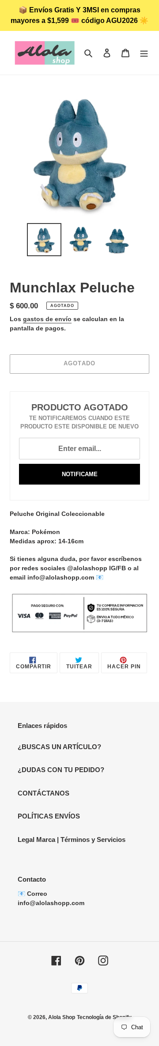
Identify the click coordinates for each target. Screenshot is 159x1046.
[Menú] (144, 52)
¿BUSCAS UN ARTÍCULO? (59, 746)
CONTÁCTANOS (43, 793)
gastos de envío (47, 318)
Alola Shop (61, 1017)
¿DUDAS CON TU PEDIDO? (61, 769)
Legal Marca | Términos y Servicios (71, 839)
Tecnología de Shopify (104, 1017)
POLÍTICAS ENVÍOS (49, 816)
